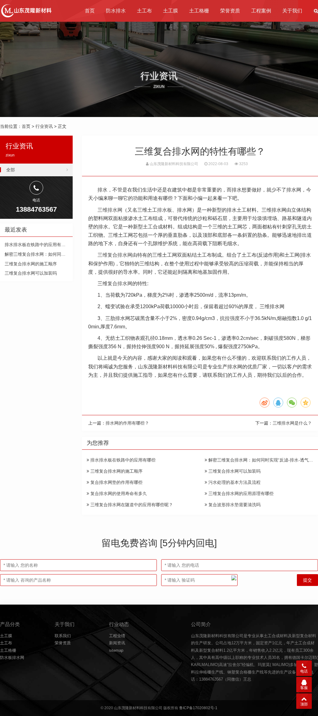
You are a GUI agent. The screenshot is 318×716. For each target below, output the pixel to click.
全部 (10, 169)
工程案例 (261, 10)
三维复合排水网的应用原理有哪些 (240, 493)
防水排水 (116, 10)
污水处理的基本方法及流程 (234, 482)
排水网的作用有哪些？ (127, 423)
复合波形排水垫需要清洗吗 (234, 504)
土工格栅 (199, 10)
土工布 (144, 10)
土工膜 (170, 10)
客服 (304, 688)
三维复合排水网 (115, 255)
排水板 (164, 210)
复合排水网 (119, 283)
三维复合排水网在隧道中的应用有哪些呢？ (131, 504)
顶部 (304, 704)
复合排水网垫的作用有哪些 (116, 482)
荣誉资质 (230, 10)
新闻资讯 (117, 643)
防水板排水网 (12, 657)
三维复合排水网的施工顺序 (116, 471)
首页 (90, 10)
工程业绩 (117, 635)
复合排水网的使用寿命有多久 (118, 493)
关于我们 (292, 10)
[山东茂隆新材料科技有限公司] (26, 11)
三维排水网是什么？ (292, 423)
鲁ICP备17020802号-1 (198, 708)
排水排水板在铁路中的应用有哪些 (122, 459)
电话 (304, 671)
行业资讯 (44, 126)
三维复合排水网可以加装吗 (234, 471)
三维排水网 (110, 210)
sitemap (116, 650)
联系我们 (63, 635)
